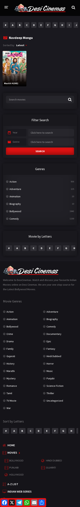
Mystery (11, 378)
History (11, 363)
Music (50, 371)
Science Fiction (55, 385)
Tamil (9, 393)
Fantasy (51, 348)
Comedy (14, 218)
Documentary (54, 334)
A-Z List (12, 484)
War (9, 408)
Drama (10, 341)
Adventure (15, 189)
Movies (12, 452)
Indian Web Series (19, 491)
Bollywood (15, 211)
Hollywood (16, 474)
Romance (12, 385)
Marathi (11, 371)
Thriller (50, 393)
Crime (10, 334)
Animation (14, 196)
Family (10, 348)
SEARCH (40, 151)
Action (13, 181)
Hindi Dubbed (54, 356)
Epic (49, 341)
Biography (15, 204)
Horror (50, 363)
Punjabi (51, 378)
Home (11, 445)
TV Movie (11, 400)
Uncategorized (55, 400)
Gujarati (11, 356)
